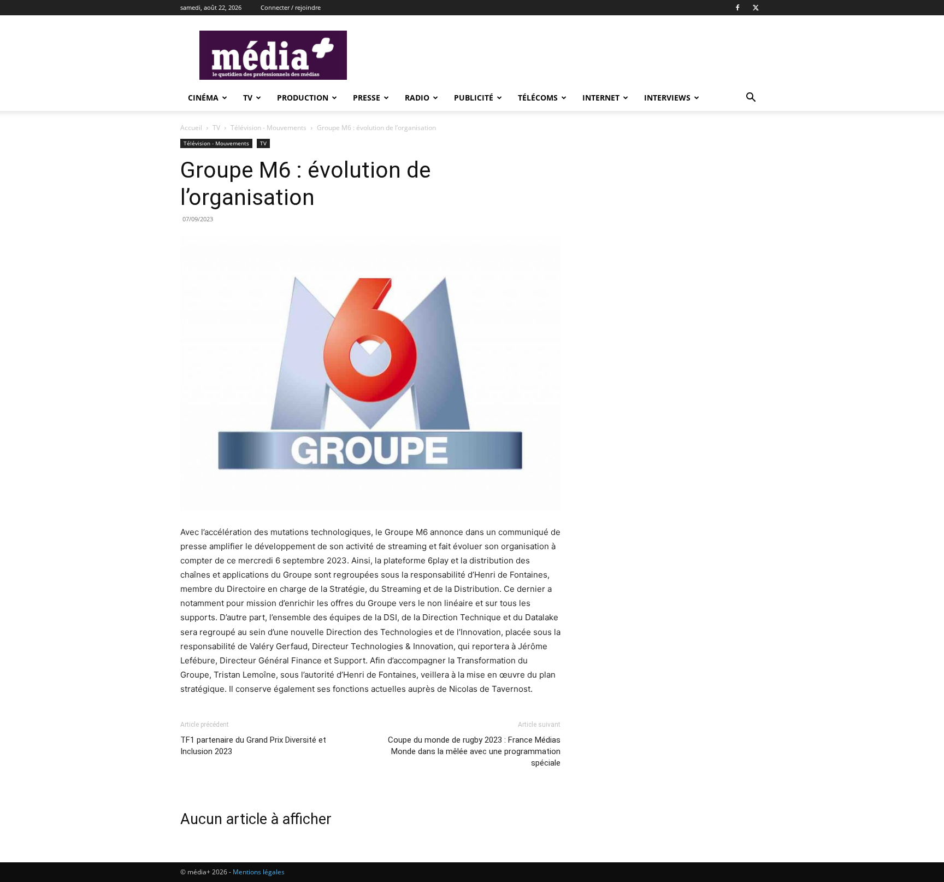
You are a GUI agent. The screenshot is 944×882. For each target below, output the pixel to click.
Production (302, 97)
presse (366, 97)
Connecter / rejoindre (291, 7)
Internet (601, 97)
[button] (751, 98)
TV (247, 97)
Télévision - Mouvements (268, 127)
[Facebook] (737, 7)
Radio (417, 97)
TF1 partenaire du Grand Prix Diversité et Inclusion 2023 (253, 745)
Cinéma (203, 97)
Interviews (667, 97)
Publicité (473, 97)
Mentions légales (259, 872)
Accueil (191, 127)
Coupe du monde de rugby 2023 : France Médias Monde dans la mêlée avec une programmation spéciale (474, 751)
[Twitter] (755, 7)
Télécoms (538, 97)
